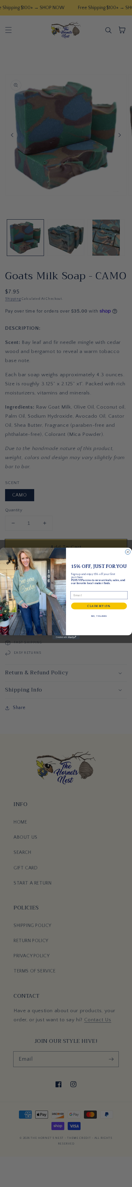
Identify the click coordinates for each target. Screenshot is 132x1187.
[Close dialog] (127, 551)
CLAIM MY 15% (99, 605)
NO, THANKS (99, 616)
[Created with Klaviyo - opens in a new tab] (66, 637)
